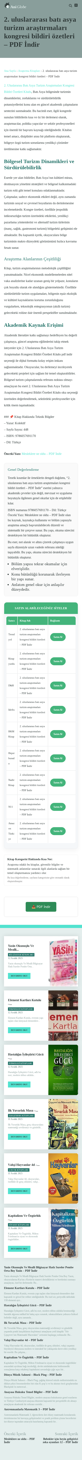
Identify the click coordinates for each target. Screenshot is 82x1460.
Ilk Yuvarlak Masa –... (23, 1110)
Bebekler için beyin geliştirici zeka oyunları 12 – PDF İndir (60, 1441)
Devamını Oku (19, 976)
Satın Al (58, 636)
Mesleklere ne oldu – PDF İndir (42, 453)
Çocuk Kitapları (18, 1170)
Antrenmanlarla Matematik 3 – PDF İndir (29, 1409)
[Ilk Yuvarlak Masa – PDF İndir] (63, 1124)
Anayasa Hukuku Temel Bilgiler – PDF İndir (31, 1392)
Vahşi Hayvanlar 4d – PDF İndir (23, 1340)
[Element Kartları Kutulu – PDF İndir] (63, 1015)
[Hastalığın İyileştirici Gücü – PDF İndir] (63, 1070)
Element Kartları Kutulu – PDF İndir (27, 1288)
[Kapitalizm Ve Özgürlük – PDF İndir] (63, 1233)
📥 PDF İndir (41, 907)
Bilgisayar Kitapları (21, 955)
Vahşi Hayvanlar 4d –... (24, 1164)
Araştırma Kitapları (29, 70)
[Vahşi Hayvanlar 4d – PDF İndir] (63, 1178)
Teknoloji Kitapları (21, 1009)
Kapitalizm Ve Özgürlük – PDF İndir (26, 1357)
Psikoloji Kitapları (20, 1063)
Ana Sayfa (10, 70)
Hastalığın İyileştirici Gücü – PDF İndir (28, 1305)
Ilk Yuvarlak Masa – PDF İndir (23, 1322)
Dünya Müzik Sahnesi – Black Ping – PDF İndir (33, 1374)
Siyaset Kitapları (19, 1225)
